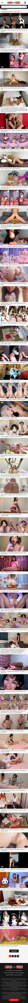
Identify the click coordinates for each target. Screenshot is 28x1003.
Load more (14, 951)
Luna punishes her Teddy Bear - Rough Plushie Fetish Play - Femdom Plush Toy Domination (13, 50)
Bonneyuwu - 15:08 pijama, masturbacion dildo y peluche (14, 362)
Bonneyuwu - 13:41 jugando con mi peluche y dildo (12, 149)
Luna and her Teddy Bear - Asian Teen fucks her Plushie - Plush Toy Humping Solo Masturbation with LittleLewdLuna (14, 226)
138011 (15, 11)
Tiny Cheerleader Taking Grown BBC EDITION (11, 436)
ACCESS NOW (14, 1000)
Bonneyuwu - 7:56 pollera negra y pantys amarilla (12, 246)
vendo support (9, 975)
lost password (9, 970)
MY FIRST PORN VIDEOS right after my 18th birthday (13, 264)
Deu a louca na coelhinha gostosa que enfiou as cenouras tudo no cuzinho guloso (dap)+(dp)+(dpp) (14, 475)
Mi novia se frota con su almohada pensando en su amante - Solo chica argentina (12, 610)
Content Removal (18, 975)
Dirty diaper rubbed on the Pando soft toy (10, 381)
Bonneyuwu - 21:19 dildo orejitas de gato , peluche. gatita (14, 206)
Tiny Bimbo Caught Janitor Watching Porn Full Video (13, 534)
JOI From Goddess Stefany (7, 572)
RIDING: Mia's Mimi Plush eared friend (9, 945)
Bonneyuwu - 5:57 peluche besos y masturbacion (12, 927)
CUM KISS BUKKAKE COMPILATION (9, 418)
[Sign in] (25, 2)
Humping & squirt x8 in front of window (10, 591)
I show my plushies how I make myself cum (10, 168)
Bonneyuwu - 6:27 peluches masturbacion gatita (12, 69)
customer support (17, 970)
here (5, 995)
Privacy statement (19, 972)
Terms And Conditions (9, 972)
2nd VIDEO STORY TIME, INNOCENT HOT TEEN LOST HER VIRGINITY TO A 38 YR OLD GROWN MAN (13, 711)
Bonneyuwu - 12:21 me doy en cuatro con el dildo (12, 889)
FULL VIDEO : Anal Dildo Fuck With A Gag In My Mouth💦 (14, 399)
